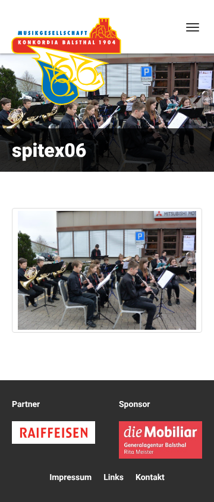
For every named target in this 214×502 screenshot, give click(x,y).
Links (113, 477)
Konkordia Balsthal (66, 61)
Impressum (70, 477)
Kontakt (150, 477)
